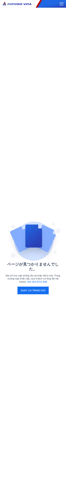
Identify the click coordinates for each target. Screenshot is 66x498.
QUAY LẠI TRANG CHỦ (33, 290)
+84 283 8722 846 (37, 281)
